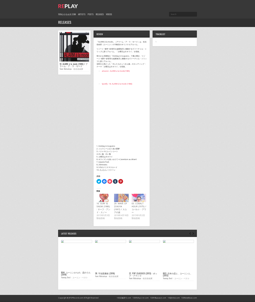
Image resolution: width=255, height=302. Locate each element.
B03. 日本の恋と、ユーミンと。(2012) (177, 274)
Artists (81, 14)
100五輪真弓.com (124, 298)
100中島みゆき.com (158, 298)
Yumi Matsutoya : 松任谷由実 (71, 68)
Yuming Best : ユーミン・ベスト (74, 277)
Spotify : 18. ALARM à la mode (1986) (117, 84)
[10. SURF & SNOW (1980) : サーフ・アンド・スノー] (104, 198)
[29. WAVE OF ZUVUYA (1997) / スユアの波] (121, 198)
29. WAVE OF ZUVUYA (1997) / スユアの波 (120, 208)
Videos (109, 14)
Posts (91, 14)
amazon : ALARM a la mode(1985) (116, 71)
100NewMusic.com (189, 298)
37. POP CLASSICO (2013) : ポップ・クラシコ (143, 274)
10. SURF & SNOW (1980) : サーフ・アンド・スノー (103, 208)
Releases (100, 14)
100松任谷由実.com (67, 14)
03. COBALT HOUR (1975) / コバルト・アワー (139, 208)
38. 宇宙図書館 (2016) (105, 273)
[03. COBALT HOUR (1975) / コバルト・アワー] (139, 198)
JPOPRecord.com (76, 298)
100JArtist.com (174, 298)
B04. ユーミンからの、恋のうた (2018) (76, 273)
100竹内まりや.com (141, 298)
